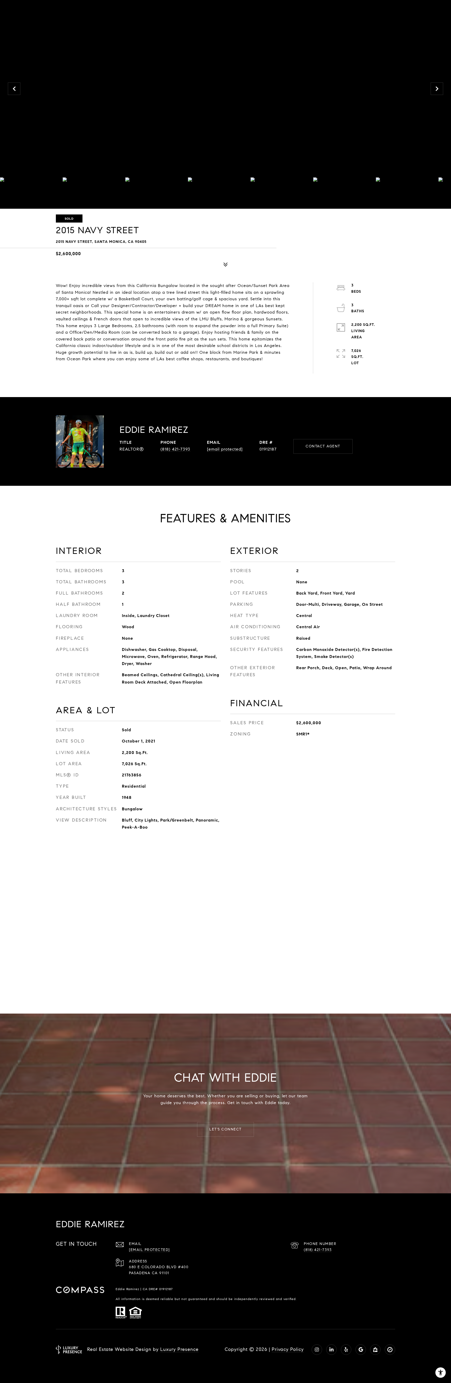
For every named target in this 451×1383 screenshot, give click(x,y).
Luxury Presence (179, 1349)
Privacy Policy (288, 1349)
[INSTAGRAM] (317, 1349)
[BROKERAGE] (390, 1349)
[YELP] (346, 1349)
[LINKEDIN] (331, 1349)
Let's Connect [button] (225, 1129)
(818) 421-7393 (175, 449)
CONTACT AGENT (323, 446)
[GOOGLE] (360, 1349)
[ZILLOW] (375, 1349)
